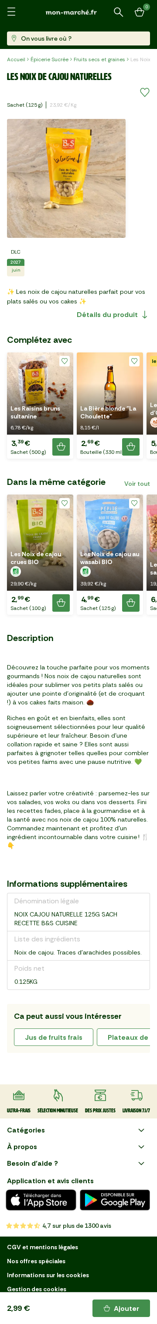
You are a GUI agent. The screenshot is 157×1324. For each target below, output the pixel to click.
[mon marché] (78, 12)
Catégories (26, 1130)
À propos (22, 1146)
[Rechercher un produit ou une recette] (118, 12)
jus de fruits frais (53, 1037)
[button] (40, 405)
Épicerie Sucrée (49, 59)
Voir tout (137, 484)
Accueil (16, 59)
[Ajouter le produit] (61, 447)
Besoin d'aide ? (32, 1163)
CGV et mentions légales (42, 1247)
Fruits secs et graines (99, 59)
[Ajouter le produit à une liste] (145, 92)
